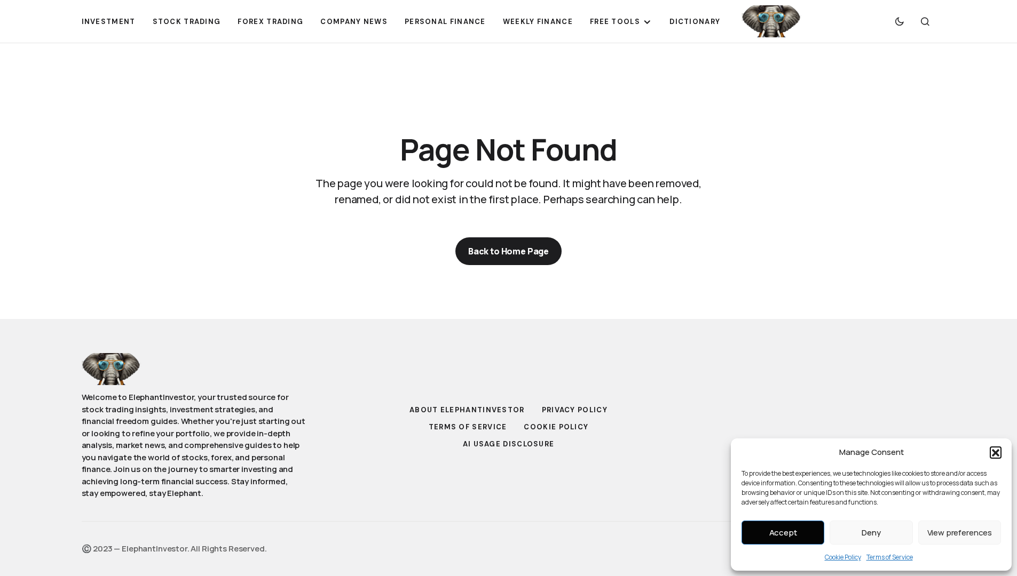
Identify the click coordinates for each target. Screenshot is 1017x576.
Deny (871, 532)
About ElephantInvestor (467, 409)
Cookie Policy (843, 557)
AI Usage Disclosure (509, 444)
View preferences (959, 532)
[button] (995, 452)
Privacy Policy (575, 409)
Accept (783, 532)
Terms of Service (889, 557)
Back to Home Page (508, 251)
